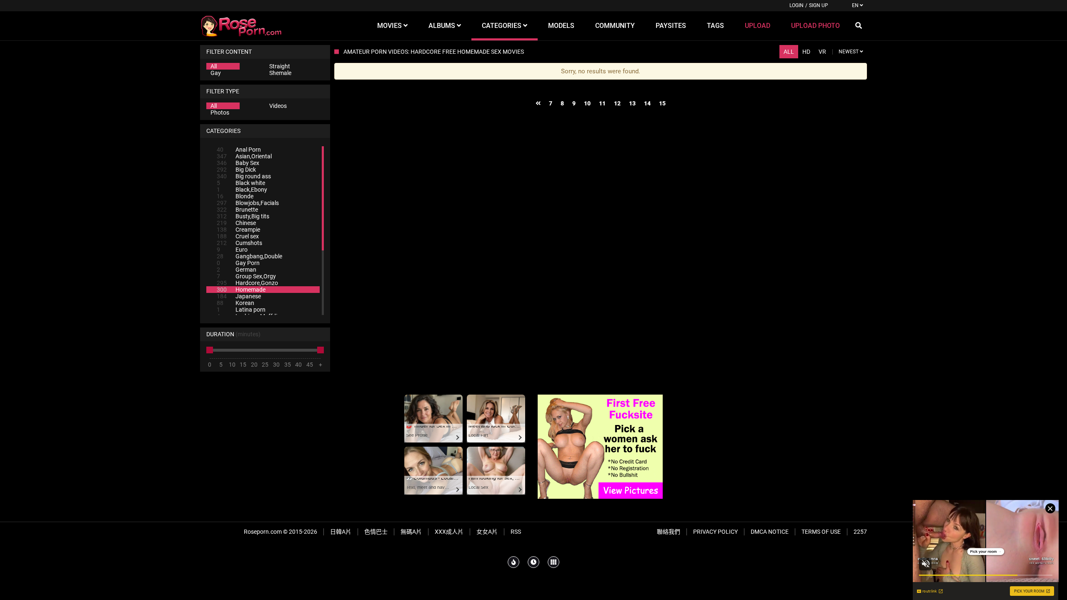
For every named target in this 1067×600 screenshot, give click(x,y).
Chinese (236, 223)
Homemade (241, 289)
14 (647, 103)
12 (617, 103)
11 (602, 103)
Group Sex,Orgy (246, 276)
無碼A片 (411, 531)
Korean (235, 303)
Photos (219, 112)
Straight (279, 66)
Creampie (238, 229)
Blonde (235, 196)
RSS (516, 531)
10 (587, 103)
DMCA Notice (770, 531)
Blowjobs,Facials (248, 203)
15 (662, 103)
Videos (278, 105)
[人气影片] (513, 562)
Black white (241, 183)
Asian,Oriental (244, 156)
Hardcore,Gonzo (247, 283)
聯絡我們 (668, 531)
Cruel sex (238, 236)
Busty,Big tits (243, 216)
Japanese (239, 296)
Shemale (280, 73)
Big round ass (244, 176)
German (236, 269)
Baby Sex (238, 163)
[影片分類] (553, 562)
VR (822, 51)
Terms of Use (821, 531)
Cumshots (239, 243)
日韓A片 (340, 531)
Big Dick (236, 169)
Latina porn (241, 309)
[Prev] (538, 103)
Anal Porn (239, 149)
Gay (215, 73)
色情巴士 (376, 531)
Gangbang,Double (249, 256)
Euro (232, 249)
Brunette (237, 209)
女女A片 (487, 531)
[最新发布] (533, 562)
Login (796, 5)
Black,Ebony (242, 189)
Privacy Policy (715, 531)
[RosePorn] (241, 25)
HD (806, 51)
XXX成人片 (449, 531)
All (213, 66)
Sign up (818, 5)
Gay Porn (238, 263)
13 (632, 103)
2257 (860, 531)
